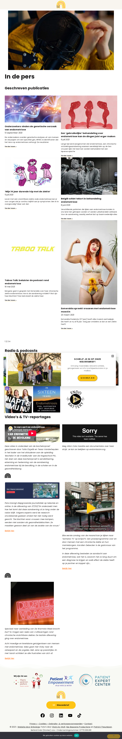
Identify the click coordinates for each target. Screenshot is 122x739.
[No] (113, 736)
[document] (61, 369)
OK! (76, 735)
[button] (113, 356)
